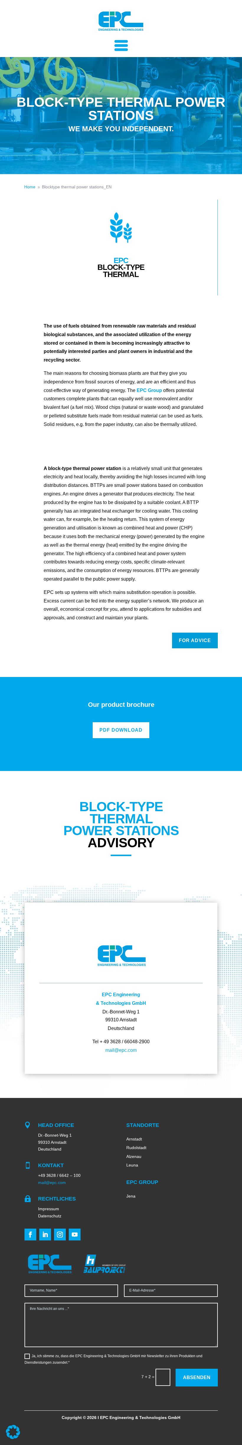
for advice (195, 640)
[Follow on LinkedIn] (45, 1234)
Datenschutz (49, 1216)
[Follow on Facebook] (30, 1234)
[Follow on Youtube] (75, 1234)
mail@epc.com (120, 1050)
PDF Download (121, 730)
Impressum (48, 1208)
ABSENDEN (196, 1377)
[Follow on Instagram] (60, 1234)
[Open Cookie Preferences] (13, 1437)
